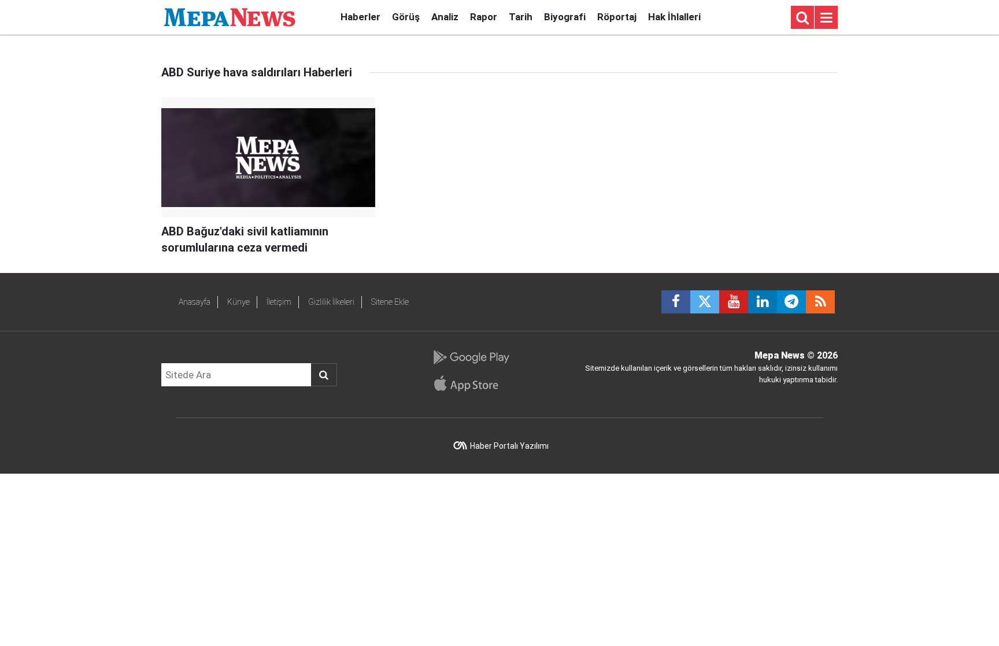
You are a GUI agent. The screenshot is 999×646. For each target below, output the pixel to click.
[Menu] (826, 18)
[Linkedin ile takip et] (762, 301)
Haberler (360, 17)
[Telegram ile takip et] (791, 301)
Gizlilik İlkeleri (331, 302)
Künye (238, 302)
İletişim (279, 302)
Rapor (483, 17)
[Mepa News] (229, 16)
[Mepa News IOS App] (471, 383)
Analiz (444, 17)
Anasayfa (194, 302)
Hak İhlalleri (674, 17)
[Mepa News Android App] (471, 357)
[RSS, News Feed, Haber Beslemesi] (820, 301)
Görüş (406, 17)
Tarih (520, 17)
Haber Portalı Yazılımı (509, 446)
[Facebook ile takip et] (675, 301)
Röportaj (617, 17)
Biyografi (565, 17)
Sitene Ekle (390, 302)
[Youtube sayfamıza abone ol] (733, 301)
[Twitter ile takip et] (704, 301)
